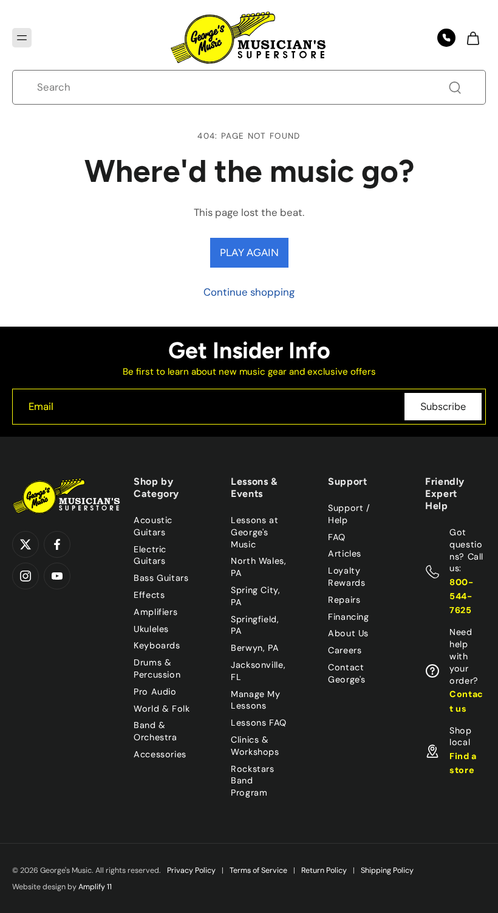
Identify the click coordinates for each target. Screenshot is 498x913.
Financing (348, 616)
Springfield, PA (255, 624)
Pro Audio (155, 691)
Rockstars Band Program (253, 780)
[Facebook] (57, 544)
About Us (348, 633)
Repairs (344, 599)
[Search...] (454, 87)
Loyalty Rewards (346, 576)
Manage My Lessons (256, 699)
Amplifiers (155, 611)
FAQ (337, 536)
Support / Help (349, 514)
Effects (149, 594)
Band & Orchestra (155, 731)
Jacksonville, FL (258, 670)
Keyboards (157, 645)
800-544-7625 (461, 596)
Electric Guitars (150, 554)
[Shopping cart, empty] (472, 38)
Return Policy (324, 870)
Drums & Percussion (157, 668)
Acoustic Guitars (153, 526)
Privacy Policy (191, 870)
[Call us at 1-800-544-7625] (446, 38)
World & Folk (162, 708)
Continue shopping (249, 292)
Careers (344, 650)
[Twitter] (25, 544)
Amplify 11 (95, 887)
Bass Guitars (161, 577)
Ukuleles (151, 628)
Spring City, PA (256, 596)
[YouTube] (57, 576)
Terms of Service (258, 870)
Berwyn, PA (255, 647)
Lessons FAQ (259, 722)
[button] (22, 37)
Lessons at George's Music (254, 532)
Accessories (160, 754)
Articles (344, 553)
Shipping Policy (387, 870)
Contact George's (347, 673)
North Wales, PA (259, 566)
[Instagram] (25, 576)
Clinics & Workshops (255, 745)
